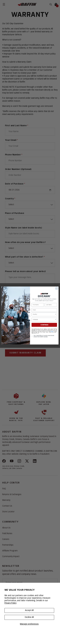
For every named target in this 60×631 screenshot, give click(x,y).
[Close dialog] (56, 288)
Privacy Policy (10, 603)
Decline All (29, 617)
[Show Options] (55, 314)
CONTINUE (44, 325)
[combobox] (44, 314)
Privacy (52, 331)
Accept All (29, 610)
